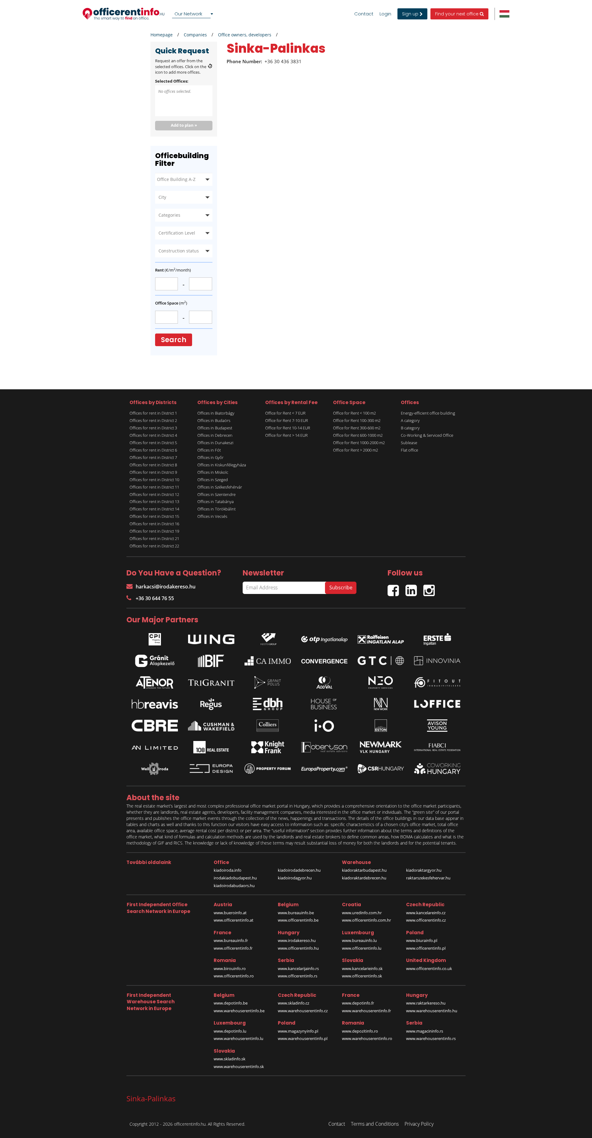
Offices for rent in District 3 (153, 428)
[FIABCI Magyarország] (437, 747)
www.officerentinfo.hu (298, 948)
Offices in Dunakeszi (215, 442)
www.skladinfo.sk (229, 1059)
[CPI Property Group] (155, 637)
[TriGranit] (211, 682)
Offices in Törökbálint (216, 509)
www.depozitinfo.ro (360, 1031)
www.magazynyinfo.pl (298, 1031)
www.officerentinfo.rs (297, 976)
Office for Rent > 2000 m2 (355, 450)
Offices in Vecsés (212, 516)
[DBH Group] (267, 704)
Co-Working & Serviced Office (427, 435)
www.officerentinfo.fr (233, 948)
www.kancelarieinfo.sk (362, 968)
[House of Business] (324, 704)
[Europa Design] (211, 768)
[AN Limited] (155, 747)
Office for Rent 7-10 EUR (286, 420)
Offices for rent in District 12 (154, 494)
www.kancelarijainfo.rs (298, 968)
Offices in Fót (209, 450)
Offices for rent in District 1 (153, 413)
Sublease (409, 442)
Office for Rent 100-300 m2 (356, 420)
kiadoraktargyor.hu (424, 870)
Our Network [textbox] (188, 13)
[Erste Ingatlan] (437, 637)
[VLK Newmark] (381, 747)
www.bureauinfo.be (296, 912)
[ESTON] (381, 725)
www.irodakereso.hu (297, 940)
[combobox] (193, 14)
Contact (363, 14)
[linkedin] (414, 588)
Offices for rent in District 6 (153, 450)
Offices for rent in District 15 (154, 516)
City (162, 197)
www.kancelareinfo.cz (426, 912)
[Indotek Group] (267, 637)
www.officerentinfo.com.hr (366, 920)
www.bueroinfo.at (230, 912)
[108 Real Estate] (211, 747)
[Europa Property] (324, 768)
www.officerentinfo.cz (426, 920)
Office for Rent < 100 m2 (354, 413)
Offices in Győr (210, 457)
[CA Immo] (267, 661)
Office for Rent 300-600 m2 (356, 428)
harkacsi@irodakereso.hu (165, 586)
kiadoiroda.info (227, 870)
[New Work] (381, 704)
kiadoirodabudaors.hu (234, 885)
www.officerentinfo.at (233, 920)
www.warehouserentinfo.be (239, 1010)
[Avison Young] (437, 725)
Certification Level (176, 233)
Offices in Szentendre (216, 494)
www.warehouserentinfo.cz (303, 1010)
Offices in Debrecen (214, 435)
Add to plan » (184, 125)
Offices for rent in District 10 (154, 479)
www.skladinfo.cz (293, 1003)
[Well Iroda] (155, 769)
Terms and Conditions (375, 1123)
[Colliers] (267, 725)
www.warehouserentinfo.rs (431, 1038)
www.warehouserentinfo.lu (238, 1038)
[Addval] (324, 682)
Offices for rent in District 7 (153, 457)
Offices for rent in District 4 (153, 435)
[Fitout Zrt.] (437, 682)
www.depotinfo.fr (358, 1003)
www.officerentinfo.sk (362, 976)
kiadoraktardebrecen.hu (364, 878)
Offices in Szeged (212, 479)
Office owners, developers (244, 35)
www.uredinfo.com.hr (362, 912)
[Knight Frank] (267, 747)
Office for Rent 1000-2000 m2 (359, 442)
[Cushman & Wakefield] (211, 725)
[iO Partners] (324, 725)
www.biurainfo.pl (421, 940)
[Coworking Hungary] (437, 769)
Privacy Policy (419, 1123)
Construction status (178, 251)
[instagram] (430, 588)
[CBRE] (155, 725)
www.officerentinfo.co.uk (429, 968)
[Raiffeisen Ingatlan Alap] (381, 637)
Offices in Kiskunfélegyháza (221, 465)
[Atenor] (155, 682)
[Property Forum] (267, 768)
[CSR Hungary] (381, 768)
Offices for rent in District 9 (153, 472)
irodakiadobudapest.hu (235, 878)
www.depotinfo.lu (230, 1031)
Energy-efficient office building (428, 413)
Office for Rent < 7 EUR (285, 413)
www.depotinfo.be (231, 1003)
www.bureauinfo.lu (359, 940)
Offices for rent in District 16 (154, 523)
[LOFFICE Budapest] (437, 704)
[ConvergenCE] (324, 661)
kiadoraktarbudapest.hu (364, 870)
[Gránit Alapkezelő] (155, 661)
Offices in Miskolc (212, 472)
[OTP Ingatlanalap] (324, 637)
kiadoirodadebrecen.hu (299, 870)
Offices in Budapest (214, 428)
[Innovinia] (437, 661)
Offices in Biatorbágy (215, 413)
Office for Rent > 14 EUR (286, 435)
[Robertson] (324, 747)
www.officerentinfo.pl (426, 948)
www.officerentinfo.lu (361, 948)
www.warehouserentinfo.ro (367, 1038)
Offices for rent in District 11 (154, 487)
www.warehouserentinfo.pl (302, 1038)
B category (410, 428)
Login (385, 14)
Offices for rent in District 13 (154, 501)
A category (410, 420)
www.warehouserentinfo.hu (431, 1010)
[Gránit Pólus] (267, 682)
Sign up (411, 14)
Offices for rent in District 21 (154, 538)
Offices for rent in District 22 (154, 546)
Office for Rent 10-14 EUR (287, 428)
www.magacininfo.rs (424, 1031)
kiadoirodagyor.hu (295, 878)
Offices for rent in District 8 (153, 465)
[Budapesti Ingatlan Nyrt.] (211, 661)
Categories (169, 215)
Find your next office (457, 14)
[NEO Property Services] (381, 682)
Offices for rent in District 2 (153, 420)
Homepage (161, 35)
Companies (195, 35)
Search (173, 340)
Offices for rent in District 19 (154, 531)
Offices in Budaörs (213, 420)
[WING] (211, 638)
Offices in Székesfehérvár (219, 487)
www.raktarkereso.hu (426, 1003)
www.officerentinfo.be (298, 920)
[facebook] (396, 588)
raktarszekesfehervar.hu (428, 878)
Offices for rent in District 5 (153, 442)
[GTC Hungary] (381, 661)
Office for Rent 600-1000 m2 (358, 435)
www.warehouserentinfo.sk (239, 1066)
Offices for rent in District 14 (154, 509)
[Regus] (211, 704)
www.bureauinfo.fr (231, 940)
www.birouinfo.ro (230, 968)
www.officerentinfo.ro (234, 976)
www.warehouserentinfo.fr (366, 1010)
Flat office (409, 450)
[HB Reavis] (155, 704)
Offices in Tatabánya (215, 501)
